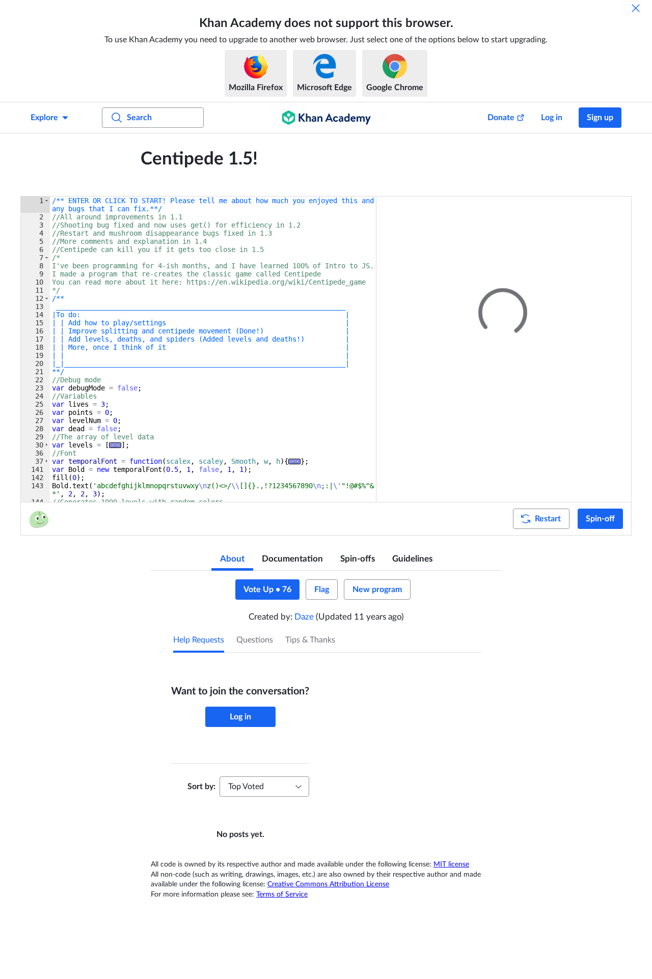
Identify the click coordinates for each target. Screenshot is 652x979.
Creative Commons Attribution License (328, 884)
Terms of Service (282, 894)
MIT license (451, 864)
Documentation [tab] (292, 558)
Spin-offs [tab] (357, 558)
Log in (551, 118)
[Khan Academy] (326, 117)
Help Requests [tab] (198, 640)
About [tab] (232, 558)
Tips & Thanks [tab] (310, 640)
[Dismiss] (636, 8)
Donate (500, 118)
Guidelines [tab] (412, 558)
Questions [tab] (254, 640)
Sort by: (201, 786)
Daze (304, 616)
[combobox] (264, 786)
